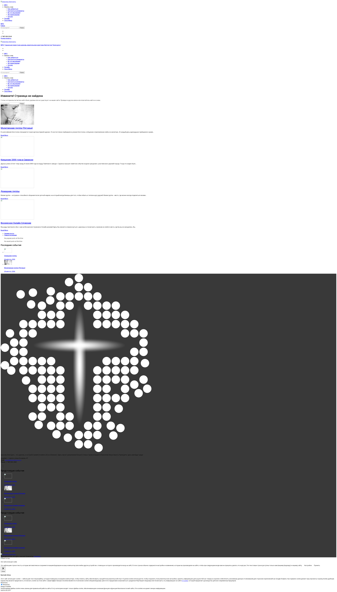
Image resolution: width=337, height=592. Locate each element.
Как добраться (13, 9)
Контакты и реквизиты (16, 11)
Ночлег (10, 17)
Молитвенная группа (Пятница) (17, 128)
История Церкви (13, 15)
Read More (4, 135)
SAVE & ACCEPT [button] (6, 590)
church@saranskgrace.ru (13, 460)
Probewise (37, 556)
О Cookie (185, 581)
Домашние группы (10, 191)
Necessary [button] (4, 583)
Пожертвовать (6, 38)
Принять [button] (317, 565)
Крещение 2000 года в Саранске (17, 160)
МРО (5, 5)
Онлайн (7, 18)
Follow (3, 26)
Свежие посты (9, 233)
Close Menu (8, 20)
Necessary (6, 585)
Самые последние (10, 235)
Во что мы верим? (14, 13)
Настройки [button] (308, 565)
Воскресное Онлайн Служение (16, 223)
